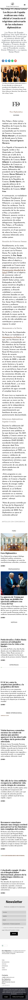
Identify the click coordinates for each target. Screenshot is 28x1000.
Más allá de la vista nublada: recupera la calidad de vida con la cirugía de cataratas (14, 782)
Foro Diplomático (9, 553)
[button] (24, 4)
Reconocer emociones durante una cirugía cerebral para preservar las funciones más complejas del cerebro (14, 825)
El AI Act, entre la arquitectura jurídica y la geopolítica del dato (12, 684)
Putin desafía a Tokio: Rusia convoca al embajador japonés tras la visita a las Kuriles (13, 643)
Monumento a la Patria (11, 337)
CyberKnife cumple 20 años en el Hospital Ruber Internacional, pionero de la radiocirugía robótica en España (13, 874)
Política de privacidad (18, 996)
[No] (25, 994)
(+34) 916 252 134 (6, 985)
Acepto (6, 996)
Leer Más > (3, 617)
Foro (14, 531)
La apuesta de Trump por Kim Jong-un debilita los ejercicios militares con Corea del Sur (12, 600)
